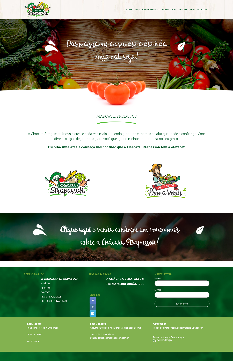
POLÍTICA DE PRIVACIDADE (54, 301)
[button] (116, 237)
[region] (116, 55)
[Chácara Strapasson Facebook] (93, 300)
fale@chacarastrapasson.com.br (125, 328)
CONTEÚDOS (169, 9)
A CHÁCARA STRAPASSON (147, 9)
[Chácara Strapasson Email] (93, 313)
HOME (129, 9)
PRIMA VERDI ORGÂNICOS (125, 284)
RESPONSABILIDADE (51, 296)
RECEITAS (182, 9)
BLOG (192, 9)
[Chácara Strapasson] (37, 10)
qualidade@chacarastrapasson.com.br (109, 338)
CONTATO (202, 9)
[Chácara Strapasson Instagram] (93, 307)
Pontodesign (177, 337)
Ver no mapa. (33, 341)
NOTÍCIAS (45, 283)
